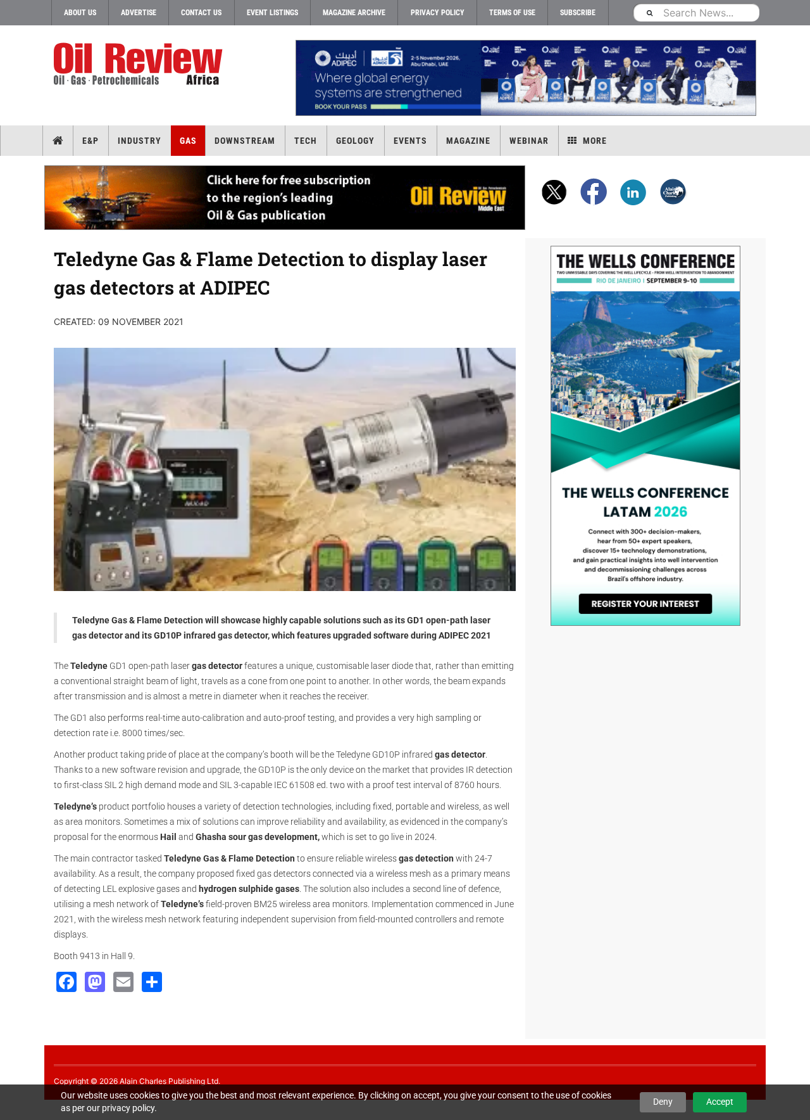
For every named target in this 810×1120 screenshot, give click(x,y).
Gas (188, 141)
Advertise (138, 12)
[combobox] (696, 12)
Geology (355, 141)
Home (58, 140)
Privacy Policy (437, 12)
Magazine (468, 141)
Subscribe (577, 12)
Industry (139, 141)
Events (410, 141)
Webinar (529, 141)
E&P (90, 141)
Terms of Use (512, 12)
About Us (80, 12)
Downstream (245, 141)
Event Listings (272, 12)
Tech (305, 141)
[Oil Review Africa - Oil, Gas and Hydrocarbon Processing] (140, 64)
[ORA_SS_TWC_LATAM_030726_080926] (645, 436)
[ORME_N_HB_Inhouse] (285, 197)
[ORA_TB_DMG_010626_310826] (525, 78)
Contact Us (201, 12)
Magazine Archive (354, 12)
